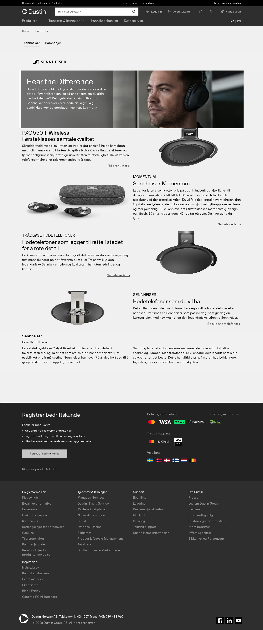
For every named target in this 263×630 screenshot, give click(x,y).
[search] (133, 11)
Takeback (85, 544)
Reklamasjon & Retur (148, 509)
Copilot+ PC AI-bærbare (39, 597)
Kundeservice (134, 21)
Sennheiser (32, 43)
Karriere (194, 509)
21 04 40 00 (49, 469)
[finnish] (176, 461)
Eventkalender (32, 579)
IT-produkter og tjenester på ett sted (42, 3)
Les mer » (89, 107)
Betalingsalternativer (37, 503)
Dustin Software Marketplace (99, 550)
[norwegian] (159, 461)
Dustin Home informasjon (151, 533)
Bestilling (140, 497)
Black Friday (31, 591)
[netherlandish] (184, 461)
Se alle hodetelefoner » (224, 324)
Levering (139, 503)
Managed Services (91, 497)
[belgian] (192, 461)
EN (239, 21)
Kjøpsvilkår (30, 497)
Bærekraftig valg (200, 515)
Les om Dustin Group (203, 503)
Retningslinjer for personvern (43, 527)
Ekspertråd (30, 585)
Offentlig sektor (199, 533)
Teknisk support (144, 527)
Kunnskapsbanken (104, 21)
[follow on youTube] (238, 620)
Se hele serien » (229, 224)
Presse (193, 497)
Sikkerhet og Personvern (206, 538)
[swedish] (150, 461)
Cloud (82, 521)
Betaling (139, 521)
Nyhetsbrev (30, 567)
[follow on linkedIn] (229, 620)
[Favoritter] (211, 11)
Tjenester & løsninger (64, 21)
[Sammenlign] (200, 11)
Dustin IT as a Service (93, 503)
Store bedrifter (199, 527)
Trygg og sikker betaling (227, 3)
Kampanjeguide (33, 544)
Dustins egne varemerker (206, 521)
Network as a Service (93, 515)
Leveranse (29, 509)
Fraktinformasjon (34, 515)
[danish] (167, 461)
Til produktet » (119, 166)
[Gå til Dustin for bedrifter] (34, 11)
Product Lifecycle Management (100, 538)
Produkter (29, 21)
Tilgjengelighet (33, 538)
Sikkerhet (84, 533)
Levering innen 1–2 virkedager (138, 3)
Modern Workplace (91, 509)
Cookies (28, 533)
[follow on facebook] (220, 620)
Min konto (140, 515)
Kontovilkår (30, 521)
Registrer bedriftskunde (45, 453)
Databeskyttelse (89, 527)
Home (26, 31)
